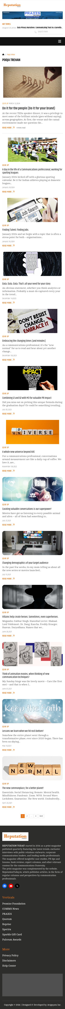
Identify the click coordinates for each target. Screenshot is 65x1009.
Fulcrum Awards (11, 939)
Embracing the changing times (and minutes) (24, 341)
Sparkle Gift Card (12, 934)
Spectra (6, 929)
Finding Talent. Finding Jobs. (15, 230)
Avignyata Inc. (54, 1005)
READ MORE (6, 128)
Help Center (9, 965)
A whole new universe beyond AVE (18, 452)
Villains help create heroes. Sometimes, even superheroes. (30, 617)
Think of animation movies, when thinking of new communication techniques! (25, 675)
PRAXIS (7, 913)
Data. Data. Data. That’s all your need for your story (26, 284)
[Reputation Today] (12, 5)
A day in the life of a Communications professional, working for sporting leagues (32, 171)
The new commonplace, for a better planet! (23, 788)
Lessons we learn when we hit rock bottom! (23, 731)
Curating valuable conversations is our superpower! (27, 509)
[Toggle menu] (59, 41)
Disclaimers (9, 960)
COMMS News (10, 908)
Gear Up (5, 103)
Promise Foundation (13, 903)
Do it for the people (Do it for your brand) (28, 108)
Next (41, 816)
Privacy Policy (10, 955)
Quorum (7, 919)
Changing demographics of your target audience (25, 563)
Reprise (6, 924)
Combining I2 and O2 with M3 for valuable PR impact (26, 398)
